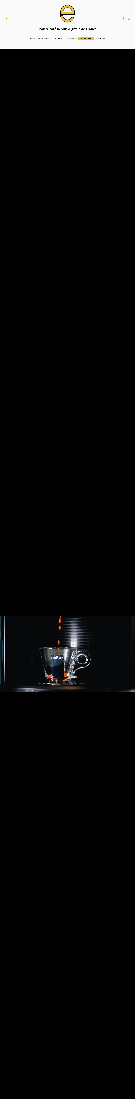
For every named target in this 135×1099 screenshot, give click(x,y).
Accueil (32, 39)
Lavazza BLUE (57, 39)
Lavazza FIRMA (43, 39)
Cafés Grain (71, 39)
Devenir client (86, 39)
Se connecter (100, 39)
